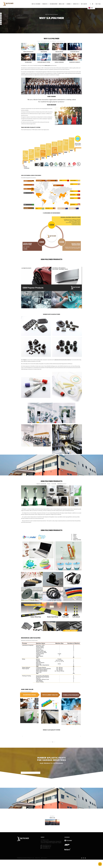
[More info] (92, 4)
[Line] (1, 22)
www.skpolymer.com (46, 848)
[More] (1, 24)
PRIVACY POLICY (44, 858)
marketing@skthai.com (46, 846)
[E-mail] (96, 4)
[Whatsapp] (1, 19)
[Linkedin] (100, 4)
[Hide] (0, 26)
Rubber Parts (37, 858)
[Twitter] (1, 15)
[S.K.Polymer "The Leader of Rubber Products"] (8, 4)
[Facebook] (98, 4)
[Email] (1, 20)
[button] (22, 736)
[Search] (90, 4)
